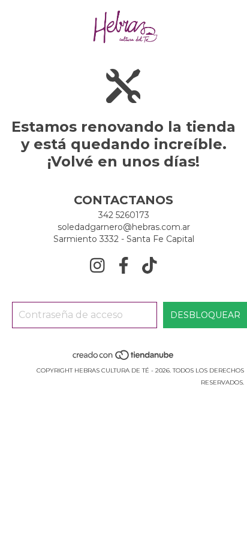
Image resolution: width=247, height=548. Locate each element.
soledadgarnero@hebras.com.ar (124, 227)
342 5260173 (123, 215)
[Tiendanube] (123, 358)
